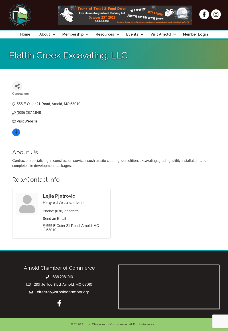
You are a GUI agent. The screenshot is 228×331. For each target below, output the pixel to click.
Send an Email (54, 219)
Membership (72, 34)
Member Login (195, 34)
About (44, 34)
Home (25, 34)
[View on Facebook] (16, 135)
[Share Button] (17, 86)
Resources (105, 34)
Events (132, 34)
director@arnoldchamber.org (62, 292)
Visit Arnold (161, 34)
